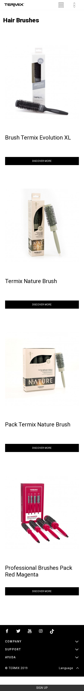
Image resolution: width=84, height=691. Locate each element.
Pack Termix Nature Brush (37, 424)
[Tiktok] (52, 632)
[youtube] (30, 632)
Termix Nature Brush (31, 281)
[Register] (74, 5)
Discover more (42, 161)
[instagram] (41, 632)
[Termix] (14, 5)
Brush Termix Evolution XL (38, 137)
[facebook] (7, 632)
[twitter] (18, 632)
